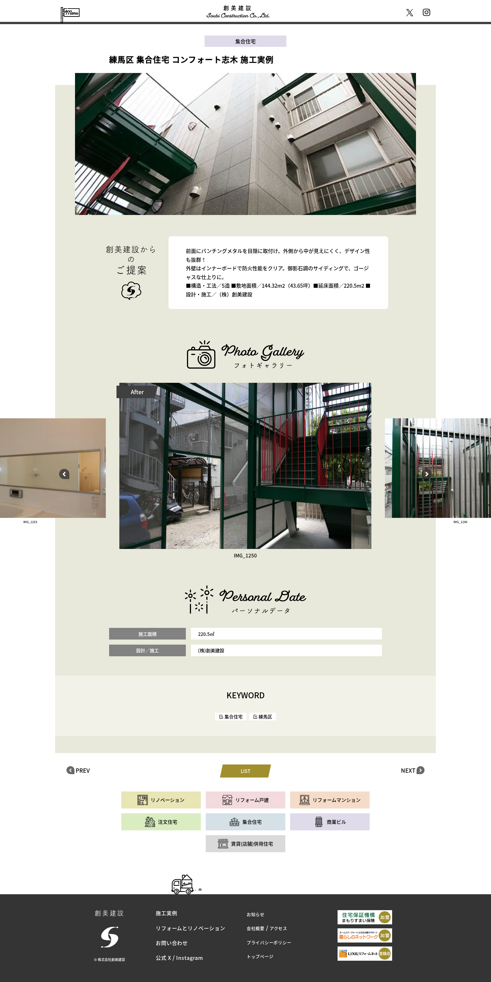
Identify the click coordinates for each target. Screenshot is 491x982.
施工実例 (166, 913)
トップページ (260, 956)
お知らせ (256, 914)
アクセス (278, 928)
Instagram (189, 957)
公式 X (163, 957)
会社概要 (256, 928)
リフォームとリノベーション (190, 928)
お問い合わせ (172, 943)
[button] (64, 474)
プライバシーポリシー (269, 942)
